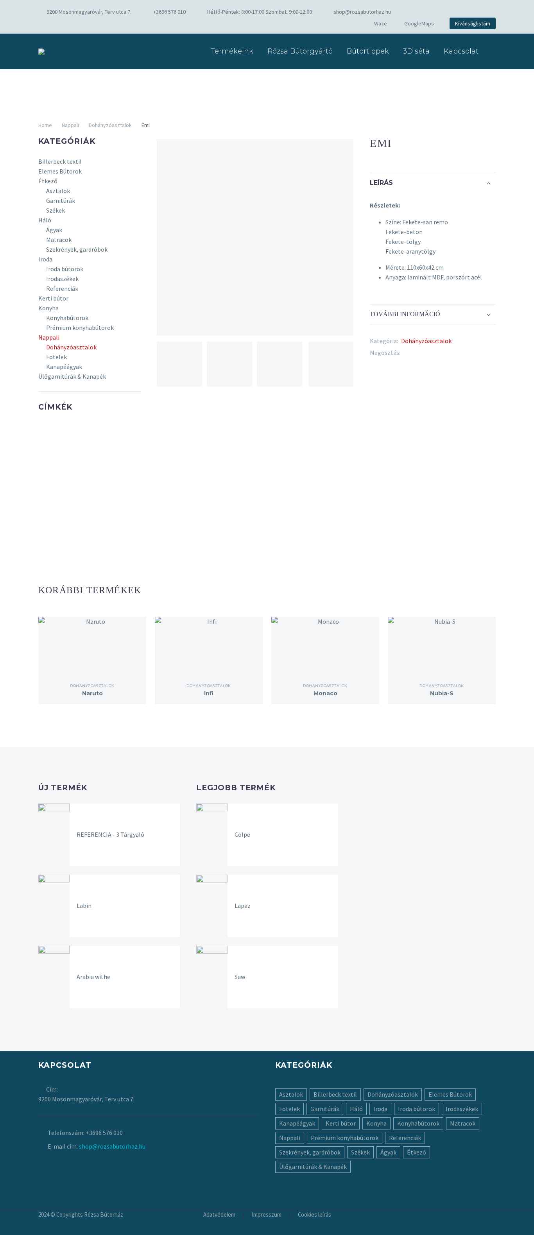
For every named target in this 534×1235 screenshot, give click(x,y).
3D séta (416, 51)
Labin (84, 905)
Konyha (48, 308)
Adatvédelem (219, 1215)
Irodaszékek (62, 279)
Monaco (325, 693)
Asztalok (58, 191)
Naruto (92, 693)
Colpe (242, 834)
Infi (208, 693)
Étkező (47, 181)
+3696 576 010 (169, 11)
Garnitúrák (60, 200)
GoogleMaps (419, 23)
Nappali (70, 125)
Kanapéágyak (64, 366)
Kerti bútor (53, 298)
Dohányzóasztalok (110, 125)
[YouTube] (446, 12)
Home (45, 125)
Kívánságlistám (472, 23)
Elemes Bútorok (60, 171)
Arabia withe (93, 977)
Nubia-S (441, 693)
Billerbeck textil (60, 161)
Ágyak (54, 230)
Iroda (45, 259)
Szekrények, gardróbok (77, 249)
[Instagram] (434, 12)
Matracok (59, 239)
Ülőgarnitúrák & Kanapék (72, 376)
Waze (380, 23)
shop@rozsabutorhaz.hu (362, 11)
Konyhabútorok (67, 318)
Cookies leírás (314, 1215)
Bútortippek (368, 51)
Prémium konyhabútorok (80, 327)
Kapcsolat (461, 51)
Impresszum (266, 1215)
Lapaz (243, 905)
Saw (240, 977)
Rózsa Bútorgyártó (300, 51)
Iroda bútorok (64, 269)
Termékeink (232, 51)
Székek (55, 210)
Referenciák (62, 288)
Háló (44, 220)
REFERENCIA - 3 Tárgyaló (110, 834)
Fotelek (56, 357)
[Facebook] (422, 12)
